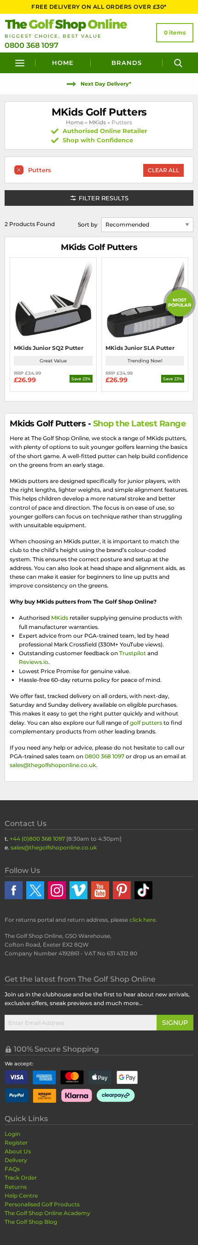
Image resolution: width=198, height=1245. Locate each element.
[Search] (178, 62)
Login (12, 1133)
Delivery (16, 1160)
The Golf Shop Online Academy (47, 1213)
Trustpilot (132, 653)
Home (63, 62)
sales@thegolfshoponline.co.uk (53, 765)
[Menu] (20, 62)
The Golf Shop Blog (31, 1221)
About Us (18, 1151)
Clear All (163, 170)
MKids (97, 122)
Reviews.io (33, 661)
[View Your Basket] (174, 32)
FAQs (12, 1168)
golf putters (146, 722)
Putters (39, 170)
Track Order (21, 1177)
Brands (126, 62)
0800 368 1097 (31, 45)
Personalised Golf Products (42, 1204)
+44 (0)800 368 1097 (37, 838)
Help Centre (21, 1195)
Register (16, 1142)
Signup (175, 1022)
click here (142, 919)
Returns (16, 1186)
